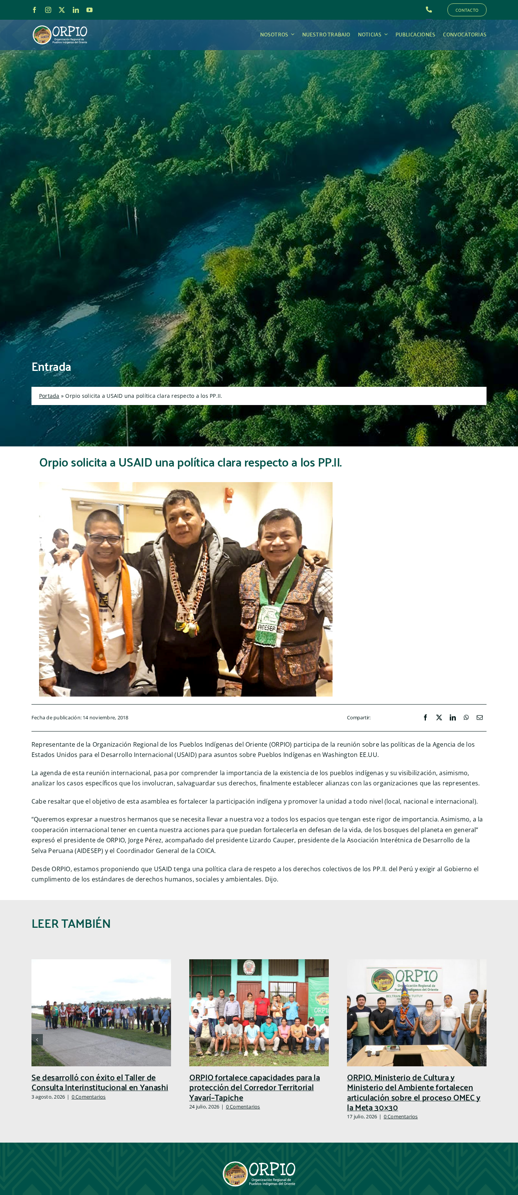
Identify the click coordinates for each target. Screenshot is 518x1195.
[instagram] (48, 10)
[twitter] (62, 10)
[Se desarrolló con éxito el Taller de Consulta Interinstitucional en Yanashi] (101, 963)
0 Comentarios (89, 1096)
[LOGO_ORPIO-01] (59, 26)
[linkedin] (76, 10)
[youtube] (89, 10)
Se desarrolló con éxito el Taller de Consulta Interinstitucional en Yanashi (99, 1081)
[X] (439, 718)
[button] (37, 1039)
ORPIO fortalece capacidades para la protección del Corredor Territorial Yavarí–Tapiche (254, 1087)
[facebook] (34, 10)
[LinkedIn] (453, 718)
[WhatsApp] (466, 718)
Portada (49, 395)
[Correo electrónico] (480, 718)
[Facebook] (425, 718)
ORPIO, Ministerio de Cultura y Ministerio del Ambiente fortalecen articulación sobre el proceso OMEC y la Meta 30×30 (413, 1092)
